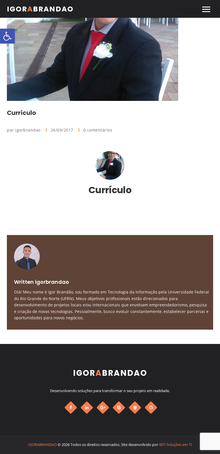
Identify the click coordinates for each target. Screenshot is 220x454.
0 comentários (98, 130)
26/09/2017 (63, 130)
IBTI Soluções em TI (175, 444)
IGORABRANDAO (42, 444)
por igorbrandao (24, 130)
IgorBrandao (40, 9)
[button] (7, 36)
